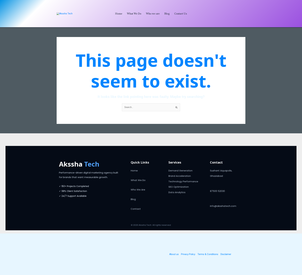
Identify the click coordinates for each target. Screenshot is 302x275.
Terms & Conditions (208, 254)
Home (118, 13)
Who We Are (138, 189)
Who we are (153, 13)
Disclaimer (226, 254)
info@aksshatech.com (223, 206)
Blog (167, 13)
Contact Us (180, 13)
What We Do (134, 13)
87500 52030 (217, 191)
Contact (136, 208)
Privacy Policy (188, 254)
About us (174, 254)
